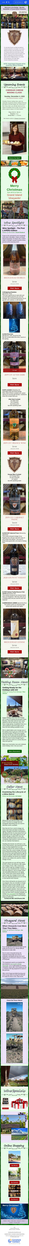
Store (9, 1220)
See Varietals (14, 1182)
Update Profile (8, 1234)
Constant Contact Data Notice (18, 1234)
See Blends (14, 1165)
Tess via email (11, 894)
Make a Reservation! (14, 751)
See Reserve (14, 1199)
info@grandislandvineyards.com (16, 1235)
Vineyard (19, 1220)
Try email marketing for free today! (14, 1243)
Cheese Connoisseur (19, 118)
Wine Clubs (13, 1220)
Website (5, 1220)
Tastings (11, 1222)
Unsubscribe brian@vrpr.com (14, 1232)
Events (23, 1220)
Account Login (17, 1222)
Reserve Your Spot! (14, 158)
